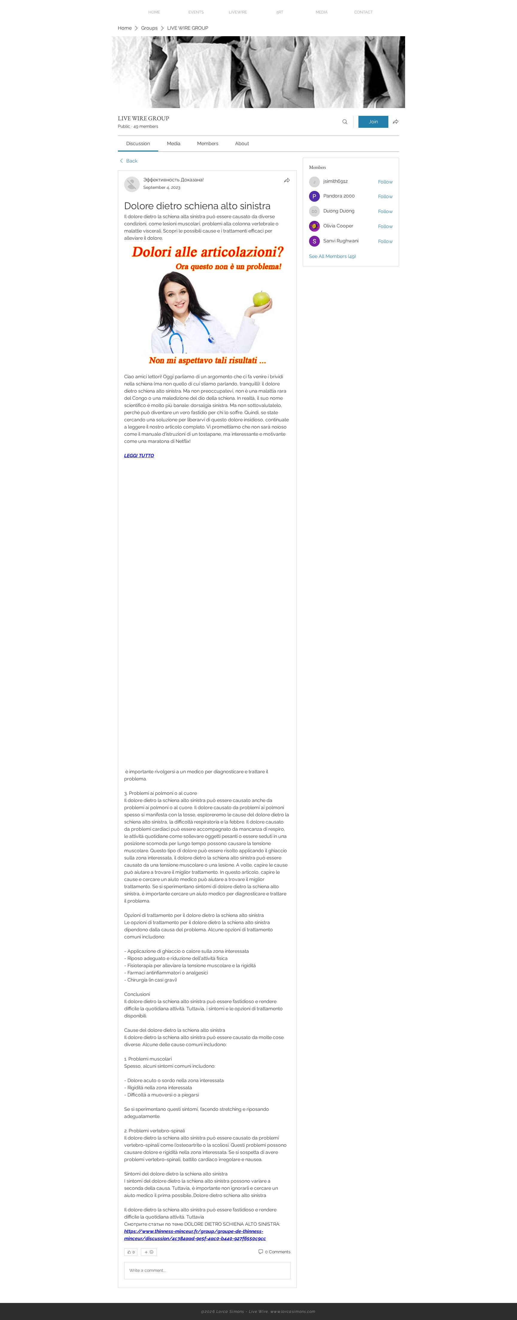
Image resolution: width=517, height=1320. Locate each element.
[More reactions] (149, 1252)
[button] (321, 12)
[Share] (287, 180)
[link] (138, 143)
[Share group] (395, 121)
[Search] (345, 122)
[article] (207, 729)
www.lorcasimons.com (293, 1311)
